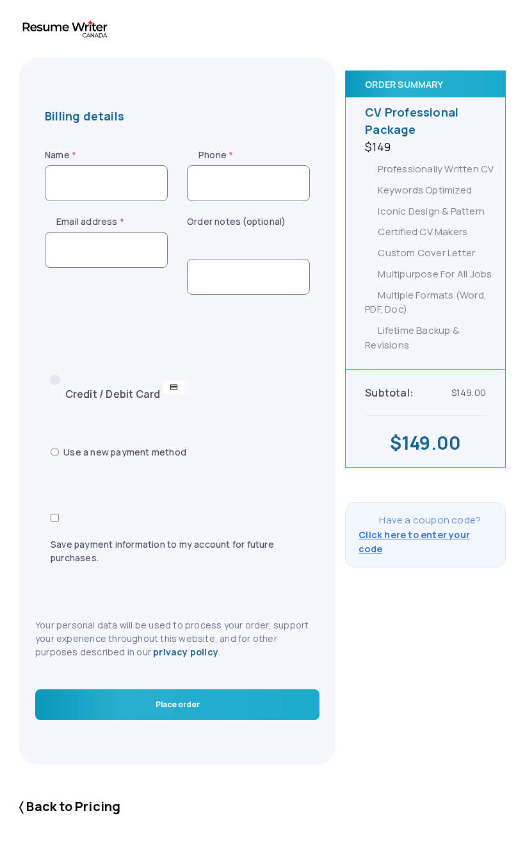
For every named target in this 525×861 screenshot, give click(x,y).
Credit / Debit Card (113, 394)
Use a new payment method (124, 452)
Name (60, 155)
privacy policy (185, 652)
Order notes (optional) (236, 221)
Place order (178, 704)
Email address (90, 221)
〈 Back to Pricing (69, 806)
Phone (215, 155)
